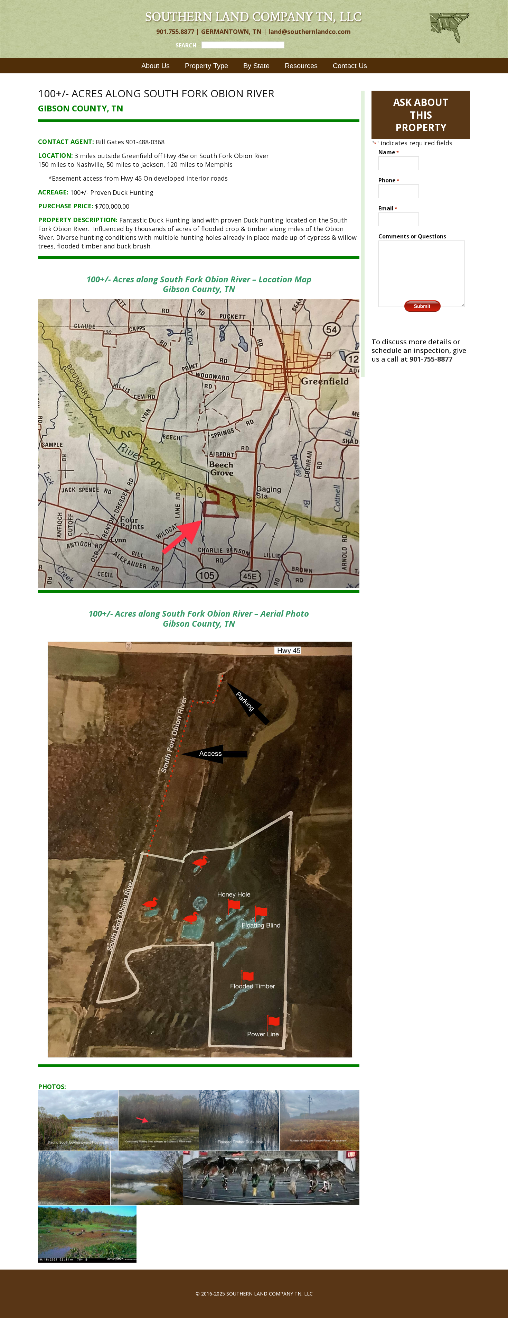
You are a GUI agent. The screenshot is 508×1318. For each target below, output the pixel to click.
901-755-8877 (431, 359)
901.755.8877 (175, 31)
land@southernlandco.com (310, 31)
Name (388, 152)
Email (387, 208)
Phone (388, 180)
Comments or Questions (412, 236)
